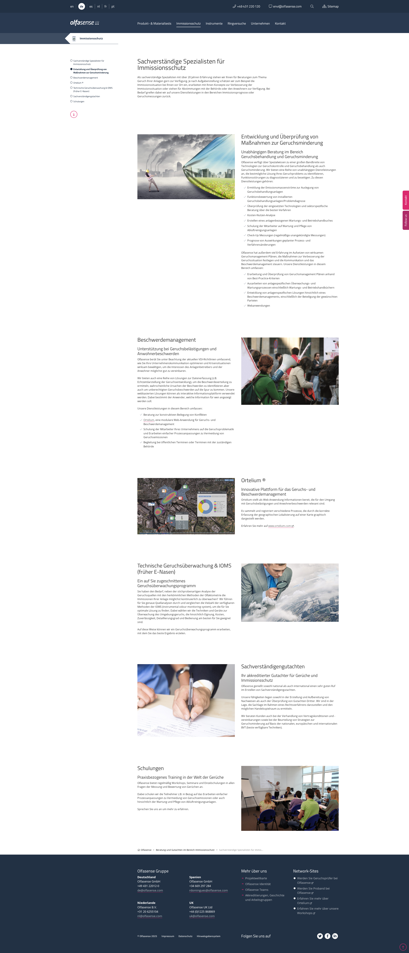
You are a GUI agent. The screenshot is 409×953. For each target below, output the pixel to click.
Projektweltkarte (256, 878)
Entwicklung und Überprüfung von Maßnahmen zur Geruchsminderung (90, 70)
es (91, 6)
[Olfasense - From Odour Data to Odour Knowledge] (84, 24)
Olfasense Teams (256, 890)
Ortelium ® (78, 82)
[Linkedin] (335, 936)
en (72, 6)
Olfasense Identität (258, 884)
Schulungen (78, 101)
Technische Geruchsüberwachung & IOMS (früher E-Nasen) (93, 89)
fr (105, 6)
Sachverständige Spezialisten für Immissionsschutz (88, 62)
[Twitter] (320, 936)
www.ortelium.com (279, 526)
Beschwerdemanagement (85, 77)
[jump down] (73, 114)
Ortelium (148, 420)
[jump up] (403, 947)
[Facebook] (327, 936)
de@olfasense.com (150, 890)
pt (113, 6)
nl (98, 6)
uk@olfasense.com (202, 916)
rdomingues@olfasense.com (208, 890)
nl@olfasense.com (149, 916)
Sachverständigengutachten (86, 96)
